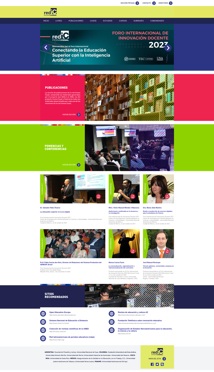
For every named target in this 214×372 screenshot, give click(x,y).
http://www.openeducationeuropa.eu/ (62, 315)
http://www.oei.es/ (124, 334)
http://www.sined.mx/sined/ (59, 323)
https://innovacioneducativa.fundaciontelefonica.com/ (137, 323)
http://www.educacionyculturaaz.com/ (131, 315)
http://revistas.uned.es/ (57, 331)
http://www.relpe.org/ (56, 340)
